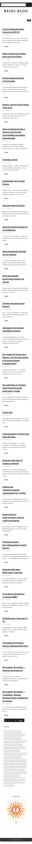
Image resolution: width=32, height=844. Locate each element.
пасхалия (23, 766)
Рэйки (22, 734)
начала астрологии (10, 760)
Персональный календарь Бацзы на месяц (13, 279)
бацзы (24, 741)
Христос (18, 738)
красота (15, 753)
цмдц (6, 785)
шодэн (11, 785)
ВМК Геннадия (16, 731)
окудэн (24, 763)
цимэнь (21, 782)
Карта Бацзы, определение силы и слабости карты (13, 517)
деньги (20, 744)
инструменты (14, 747)
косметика (16, 750)
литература (23, 753)
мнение (7, 756)
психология (8, 772)
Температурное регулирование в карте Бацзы (14, 545)
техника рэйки (9, 782)
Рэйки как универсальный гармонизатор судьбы (14, 490)
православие (20, 769)
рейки (24, 772)
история (22, 747)
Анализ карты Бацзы (13, 205)
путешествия (17, 772)
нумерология (21, 760)
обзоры (7, 763)
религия (16, 775)
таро (16, 779)
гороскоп (13, 744)
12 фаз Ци (7, 412)
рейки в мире (8, 775)
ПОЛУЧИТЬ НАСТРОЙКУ (11, 734)
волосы (7, 744)
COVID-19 (7, 731)
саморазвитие (9, 779)
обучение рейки (15, 763)
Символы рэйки (9, 738)
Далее (6, 46)
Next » (21, 720)
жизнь (6, 747)
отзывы (16, 766)
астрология (8, 741)
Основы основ (9, 159)
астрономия (16, 741)
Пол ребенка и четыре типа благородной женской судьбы (14, 388)
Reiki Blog (16, 11)
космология (8, 753)
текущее (21, 779)
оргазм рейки (8, 766)
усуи (16, 782)
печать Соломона (9, 769)
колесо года (8, 750)
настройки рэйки (16, 756)
